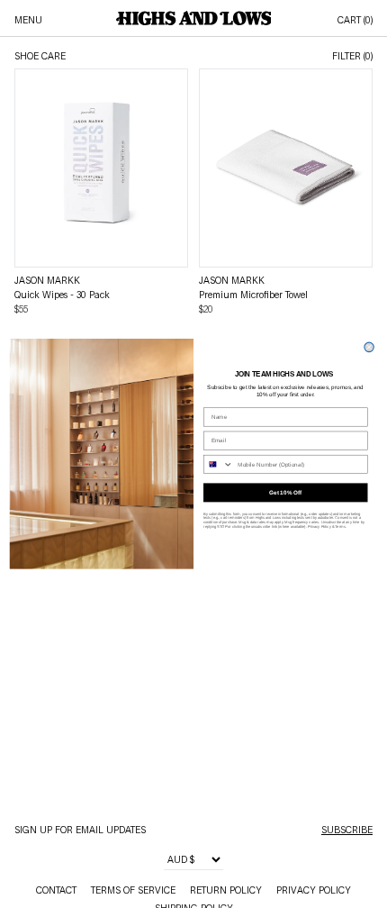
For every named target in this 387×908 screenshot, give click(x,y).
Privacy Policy (319, 526)
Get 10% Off (285, 493)
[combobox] (219, 465)
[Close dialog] (369, 346)
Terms (340, 526)
